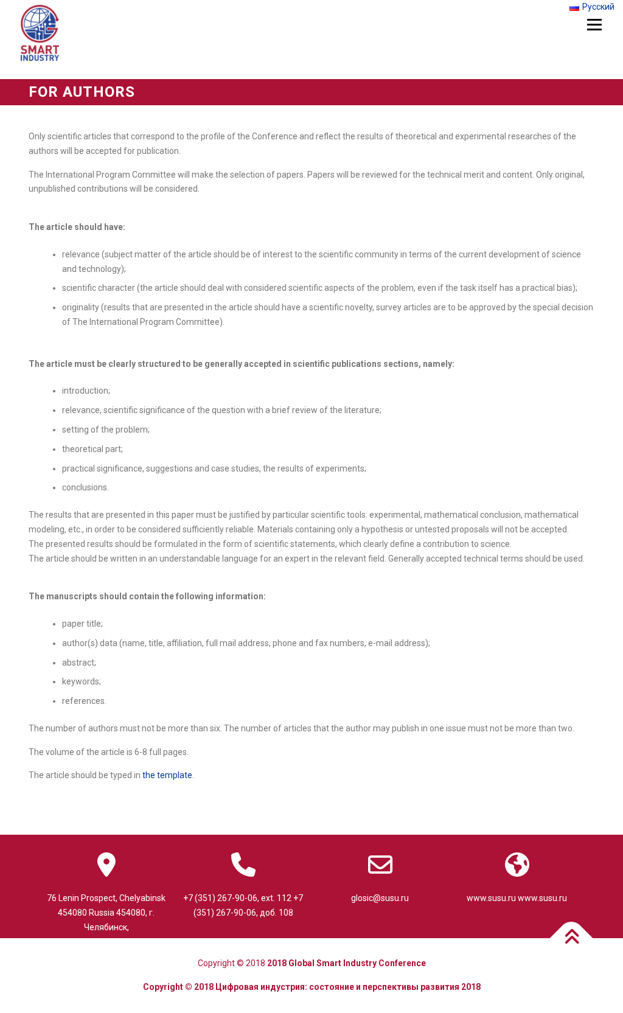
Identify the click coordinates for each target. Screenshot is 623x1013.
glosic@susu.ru (380, 898)
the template (167, 775)
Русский (598, 7)
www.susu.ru (491, 898)
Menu (594, 25)
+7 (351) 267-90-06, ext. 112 (237, 898)
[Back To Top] (571, 938)
